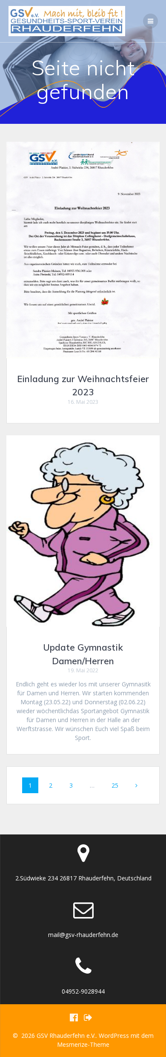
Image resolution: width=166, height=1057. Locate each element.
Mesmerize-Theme (83, 1044)
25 (118, 785)
